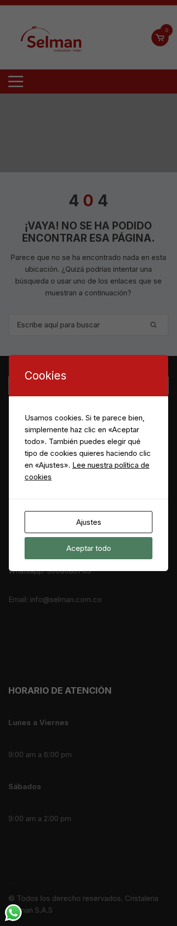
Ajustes (88, 522)
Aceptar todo (88, 548)
